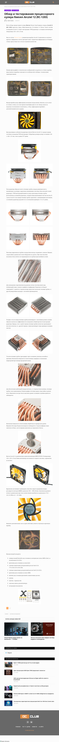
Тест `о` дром (15, 10)
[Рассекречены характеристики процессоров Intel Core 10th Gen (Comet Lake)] (8, 703)
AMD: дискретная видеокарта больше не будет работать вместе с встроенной (31, 679)
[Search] (53, 2)
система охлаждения (15, 614)
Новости (34, 726)
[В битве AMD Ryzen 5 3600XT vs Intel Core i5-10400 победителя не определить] (8, 695)
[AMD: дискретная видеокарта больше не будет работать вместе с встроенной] (8, 680)
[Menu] (6, 2)
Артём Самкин (10, 20)
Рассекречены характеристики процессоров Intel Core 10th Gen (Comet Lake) (34, 701)
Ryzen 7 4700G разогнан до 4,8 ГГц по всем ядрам (26, 662)
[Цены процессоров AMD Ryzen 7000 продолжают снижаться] (8, 672)
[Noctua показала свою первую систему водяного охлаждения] (43, 629)
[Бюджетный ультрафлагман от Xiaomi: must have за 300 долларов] (8, 688)
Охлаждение (8, 10)
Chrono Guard (18, 37)
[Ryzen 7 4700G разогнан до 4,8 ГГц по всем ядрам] (8, 664)
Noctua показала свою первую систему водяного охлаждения (42, 638)
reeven (6, 614)
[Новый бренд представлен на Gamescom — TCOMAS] (16, 629)
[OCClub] (29, 2)
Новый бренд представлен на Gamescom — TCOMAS (13, 638)
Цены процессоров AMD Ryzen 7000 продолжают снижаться (29, 670)
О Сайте (41, 726)
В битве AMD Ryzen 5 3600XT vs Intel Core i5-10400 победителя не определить (34, 693)
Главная (18, 726)
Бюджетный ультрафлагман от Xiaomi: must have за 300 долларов (31, 686)
